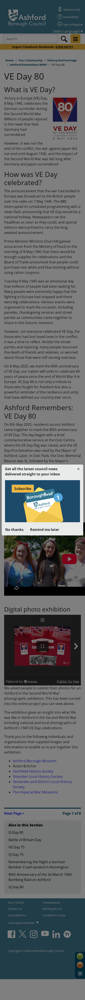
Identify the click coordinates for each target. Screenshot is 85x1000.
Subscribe (22, 488)
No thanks (14, 529)
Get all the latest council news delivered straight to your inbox (32, 471)
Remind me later (44, 529)
